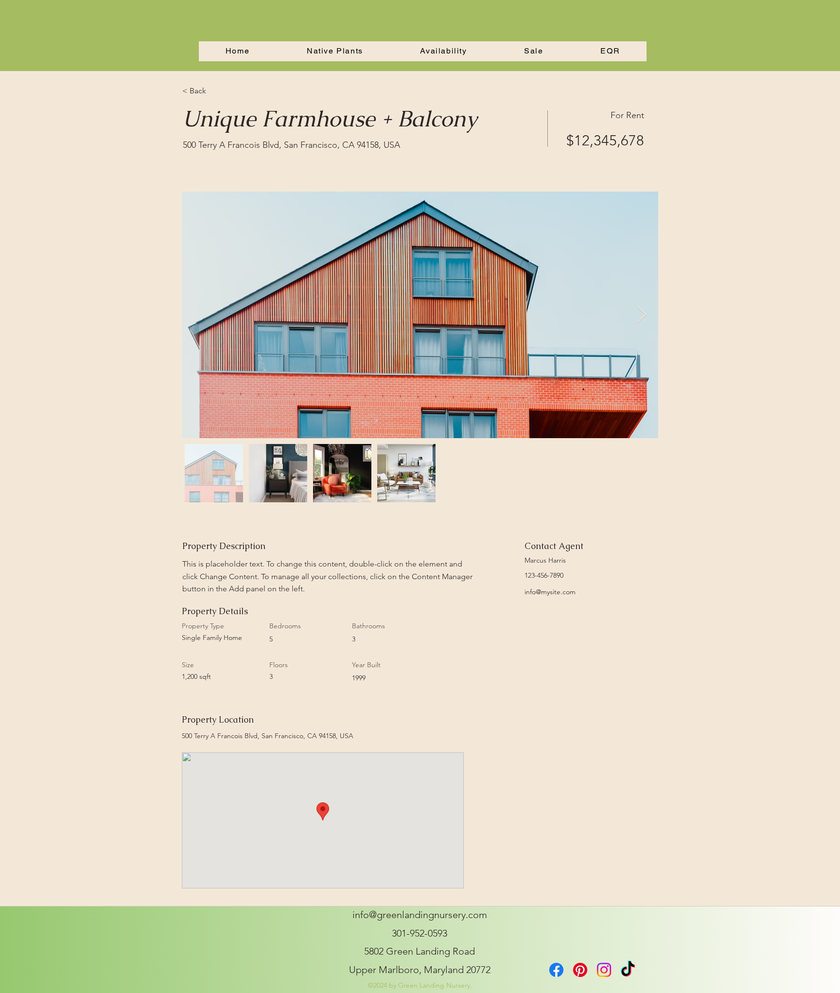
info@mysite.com (550, 591)
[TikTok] (627, 969)
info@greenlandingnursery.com (419, 915)
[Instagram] (604, 969)
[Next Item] (641, 314)
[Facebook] (556, 969)
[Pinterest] (580, 969)
